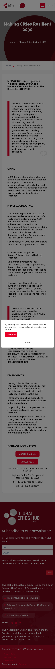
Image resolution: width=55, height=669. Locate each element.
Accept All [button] (11, 334)
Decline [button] (27, 342)
